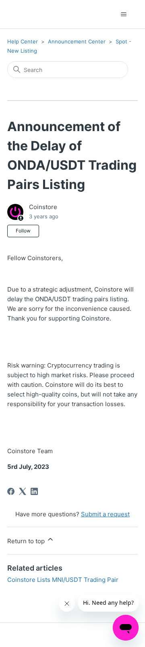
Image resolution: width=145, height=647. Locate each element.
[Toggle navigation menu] (123, 14)
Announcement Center (77, 41)
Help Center (22, 41)
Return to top (26, 541)
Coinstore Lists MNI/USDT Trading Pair (62, 579)
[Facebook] (10, 491)
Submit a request (105, 514)
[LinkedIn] (34, 491)
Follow (23, 231)
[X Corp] (22, 491)
